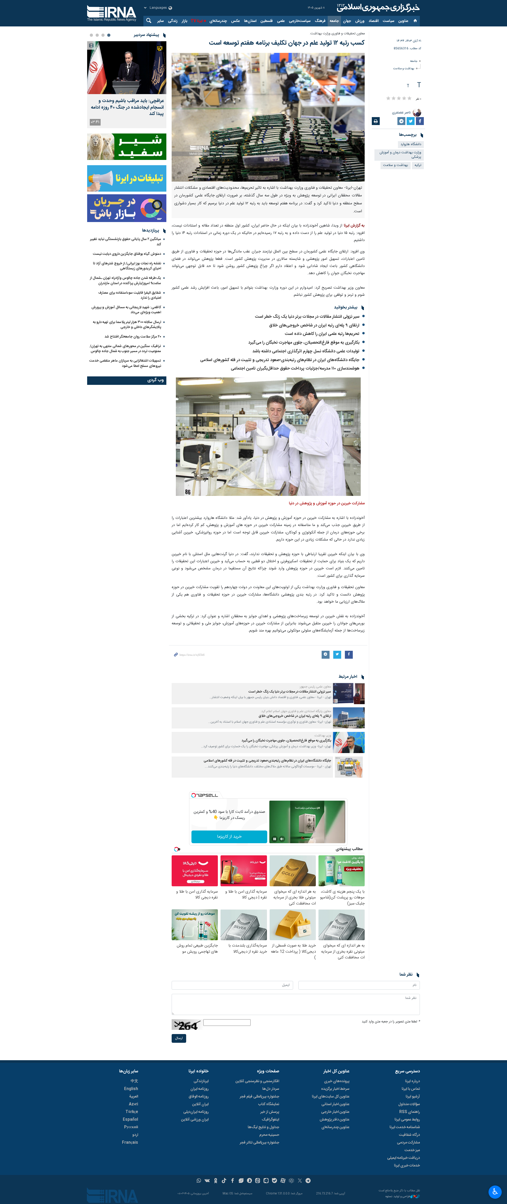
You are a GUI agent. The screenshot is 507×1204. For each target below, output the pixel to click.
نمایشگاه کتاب (268, 1104)
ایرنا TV (197, 21)
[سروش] (249, 1181)
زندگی (172, 21)
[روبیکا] (291, 1181)
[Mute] (282, 839)
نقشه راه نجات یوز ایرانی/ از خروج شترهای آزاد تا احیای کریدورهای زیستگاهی (127, 266)
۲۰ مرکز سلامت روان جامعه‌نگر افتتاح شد (133, 337)
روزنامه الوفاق (199, 1097)
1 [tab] (108, 35)
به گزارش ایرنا (354, 226)
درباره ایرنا (412, 1081)
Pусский (131, 1127)
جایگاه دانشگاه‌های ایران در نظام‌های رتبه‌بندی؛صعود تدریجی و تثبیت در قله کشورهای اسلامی (279, 360)
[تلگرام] (308, 1181)
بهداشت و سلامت (403, 68)
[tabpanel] (126, 84)
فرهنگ (320, 21)
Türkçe (131, 1112)
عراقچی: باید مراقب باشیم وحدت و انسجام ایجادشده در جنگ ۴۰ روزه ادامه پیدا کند (127, 107)
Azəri (133, 1104)
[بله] (274, 1181)
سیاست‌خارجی (300, 21)
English (131, 1089)
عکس (235, 21)
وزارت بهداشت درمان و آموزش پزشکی (400, 155)
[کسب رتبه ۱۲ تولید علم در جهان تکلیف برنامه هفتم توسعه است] (268, 117)
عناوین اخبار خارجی (335, 1112)
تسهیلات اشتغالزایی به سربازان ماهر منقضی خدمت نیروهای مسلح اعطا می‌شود (125, 363)
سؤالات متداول (409, 1104)
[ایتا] (257, 1181)
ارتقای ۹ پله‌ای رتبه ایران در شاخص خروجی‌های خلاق (313, 325)
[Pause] (274, 839)
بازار (184, 21)
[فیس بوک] (232, 1181)
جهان (347, 21)
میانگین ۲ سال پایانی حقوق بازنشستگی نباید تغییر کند (125, 241)
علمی (281, 21)
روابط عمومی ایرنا (407, 1120)
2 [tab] (103, 35)
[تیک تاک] (224, 1181)
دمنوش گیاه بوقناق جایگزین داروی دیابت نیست (127, 254)
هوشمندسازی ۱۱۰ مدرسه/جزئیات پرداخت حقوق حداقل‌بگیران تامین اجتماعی (295, 368)
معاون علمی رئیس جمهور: (315, 686)
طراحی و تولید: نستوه (398, 1196)
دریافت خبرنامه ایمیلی (403, 1158)
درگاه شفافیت (409, 1135)
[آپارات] (283, 1181)
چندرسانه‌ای (218, 21)
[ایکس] (299, 1181)
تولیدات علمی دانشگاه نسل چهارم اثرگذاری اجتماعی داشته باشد (305, 351)
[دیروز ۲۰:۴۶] (126, 67)
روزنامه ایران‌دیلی (196, 1112)
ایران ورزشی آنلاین (195, 1120)
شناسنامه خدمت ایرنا (404, 1127)
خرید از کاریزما (229, 836)
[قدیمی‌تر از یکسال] (349, 693)
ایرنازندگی (201, 1081)
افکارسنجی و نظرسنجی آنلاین (257, 1081)
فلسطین (267, 21)
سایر (160, 21)
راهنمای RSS (409, 1112)
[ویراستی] (241, 1181)
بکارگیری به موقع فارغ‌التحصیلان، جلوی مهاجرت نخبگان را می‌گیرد (303, 342)
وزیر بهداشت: (322, 735)
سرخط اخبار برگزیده (335, 1089)
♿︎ (495, 1191)
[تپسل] (193, 795)
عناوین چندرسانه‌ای (335, 1127)
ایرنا (377, 8)
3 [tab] (97, 35)
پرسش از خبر (269, 1112)
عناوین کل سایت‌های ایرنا (330, 1097)
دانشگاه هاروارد (411, 144)
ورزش (359, 21)
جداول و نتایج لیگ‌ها (263, 1127)
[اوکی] (215, 1181)
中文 (134, 1081)
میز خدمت (412, 1150)
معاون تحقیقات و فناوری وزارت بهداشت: (337, 33)
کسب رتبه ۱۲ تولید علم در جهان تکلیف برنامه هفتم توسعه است (287, 43)
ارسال (179, 1038)
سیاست (388, 21)
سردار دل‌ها (270, 1089)
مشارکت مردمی (408, 1143)
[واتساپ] (199, 1181)
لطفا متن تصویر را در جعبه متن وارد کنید (391, 1021)
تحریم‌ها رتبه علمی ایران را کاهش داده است (322, 334)
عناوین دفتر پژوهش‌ (334, 1120)
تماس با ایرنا (411, 1089)
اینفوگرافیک (270, 1120)
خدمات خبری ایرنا (407, 1166)
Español (130, 1120)
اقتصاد (374, 21)
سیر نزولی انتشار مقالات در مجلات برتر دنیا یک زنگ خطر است (307, 316)
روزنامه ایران (199, 1089)
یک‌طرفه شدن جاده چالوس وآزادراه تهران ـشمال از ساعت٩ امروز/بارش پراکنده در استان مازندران (125, 280)
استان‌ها (250, 21)
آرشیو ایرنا (413, 1097)
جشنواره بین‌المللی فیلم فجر (259, 1097)
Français (130, 1143)
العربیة (133, 1097)
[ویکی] (207, 1181)
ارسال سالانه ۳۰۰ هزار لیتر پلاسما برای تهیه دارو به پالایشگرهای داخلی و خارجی (127, 324)
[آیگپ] (266, 1181)
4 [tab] (91, 35)
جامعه (334, 21)
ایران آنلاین (200, 1104)
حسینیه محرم (269, 1135)
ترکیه (418, 165)
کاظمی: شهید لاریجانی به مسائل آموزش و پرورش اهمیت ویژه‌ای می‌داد (126, 310)
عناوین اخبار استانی (335, 1104)
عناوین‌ (403, 21)
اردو (135, 1135)
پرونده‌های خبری (336, 1081)
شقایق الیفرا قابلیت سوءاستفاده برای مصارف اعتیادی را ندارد (129, 295)
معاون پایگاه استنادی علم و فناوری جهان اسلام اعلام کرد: (296, 711)
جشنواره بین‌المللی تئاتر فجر (259, 1143)
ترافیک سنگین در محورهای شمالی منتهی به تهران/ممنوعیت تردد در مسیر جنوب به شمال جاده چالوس (125, 348)
